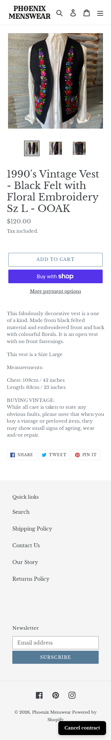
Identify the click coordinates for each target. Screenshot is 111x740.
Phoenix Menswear (52, 712)
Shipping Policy (32, 529)
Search (21, 512)
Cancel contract (82, 728)
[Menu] (100, 13)
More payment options (55, 291)
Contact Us (26, 545)
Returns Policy (30, 579)
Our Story (25, 562)
